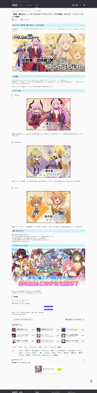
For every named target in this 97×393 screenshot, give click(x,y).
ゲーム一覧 (28, 5)
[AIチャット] (91, 380)
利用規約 (37, 392)
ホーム (21, 5)
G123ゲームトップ (71, 392)
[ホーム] (15, 5)
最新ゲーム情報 (20, 11)
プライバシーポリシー (56, 392)
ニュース (37, 5)
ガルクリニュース (29, 11)
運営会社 (21, 392)
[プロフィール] (84, 5)
